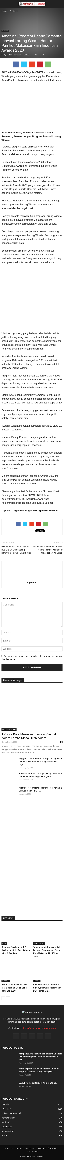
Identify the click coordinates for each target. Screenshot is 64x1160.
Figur (4, 943)
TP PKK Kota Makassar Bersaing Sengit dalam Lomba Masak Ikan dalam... (28, 736)
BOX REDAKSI (32, 1151)
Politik (4, 1135)
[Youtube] (48, 1036)
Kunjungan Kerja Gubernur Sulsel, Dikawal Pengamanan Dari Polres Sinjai (47, 987)
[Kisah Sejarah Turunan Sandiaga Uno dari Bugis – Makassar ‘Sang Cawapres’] (8, 1072)
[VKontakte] (40, 1036)
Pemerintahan (8, 1117)
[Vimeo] (32, 1036)
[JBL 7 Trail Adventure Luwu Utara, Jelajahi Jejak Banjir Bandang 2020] (16, 972)
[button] (60, 4)
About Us (9, 1148)
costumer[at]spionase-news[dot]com (38, 1028)
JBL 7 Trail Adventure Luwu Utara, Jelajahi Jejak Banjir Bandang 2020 (14, 987)
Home (4, 11)
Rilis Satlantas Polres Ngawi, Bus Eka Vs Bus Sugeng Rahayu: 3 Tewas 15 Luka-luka (16, 549)
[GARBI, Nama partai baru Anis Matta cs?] (8, 1086)
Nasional (5, 31)
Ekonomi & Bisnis (9, 729)
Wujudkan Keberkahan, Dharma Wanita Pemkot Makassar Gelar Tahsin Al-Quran (47, 549)
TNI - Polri (6, 1108)
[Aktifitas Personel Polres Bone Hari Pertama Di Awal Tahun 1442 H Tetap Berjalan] (8, 791)
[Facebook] (16, 1036)
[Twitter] (24, 1036)
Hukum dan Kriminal (11, 1113)
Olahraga (5, 981)
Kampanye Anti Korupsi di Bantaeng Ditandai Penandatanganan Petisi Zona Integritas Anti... (40, 1057)
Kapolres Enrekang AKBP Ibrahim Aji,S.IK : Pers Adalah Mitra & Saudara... (15, 950)
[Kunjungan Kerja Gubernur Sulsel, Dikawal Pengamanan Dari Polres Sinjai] (48, 972)
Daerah (37, 981)
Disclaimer (29, 1148)
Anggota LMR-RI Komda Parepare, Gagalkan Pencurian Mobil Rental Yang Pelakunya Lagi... (40, 761)
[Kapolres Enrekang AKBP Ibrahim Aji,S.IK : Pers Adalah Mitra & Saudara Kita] (16, 934)
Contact (19, 1148)
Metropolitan (39, 943)
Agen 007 (8, 55)
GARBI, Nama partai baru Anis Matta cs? (38, 1083)
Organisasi (6, 1126)
